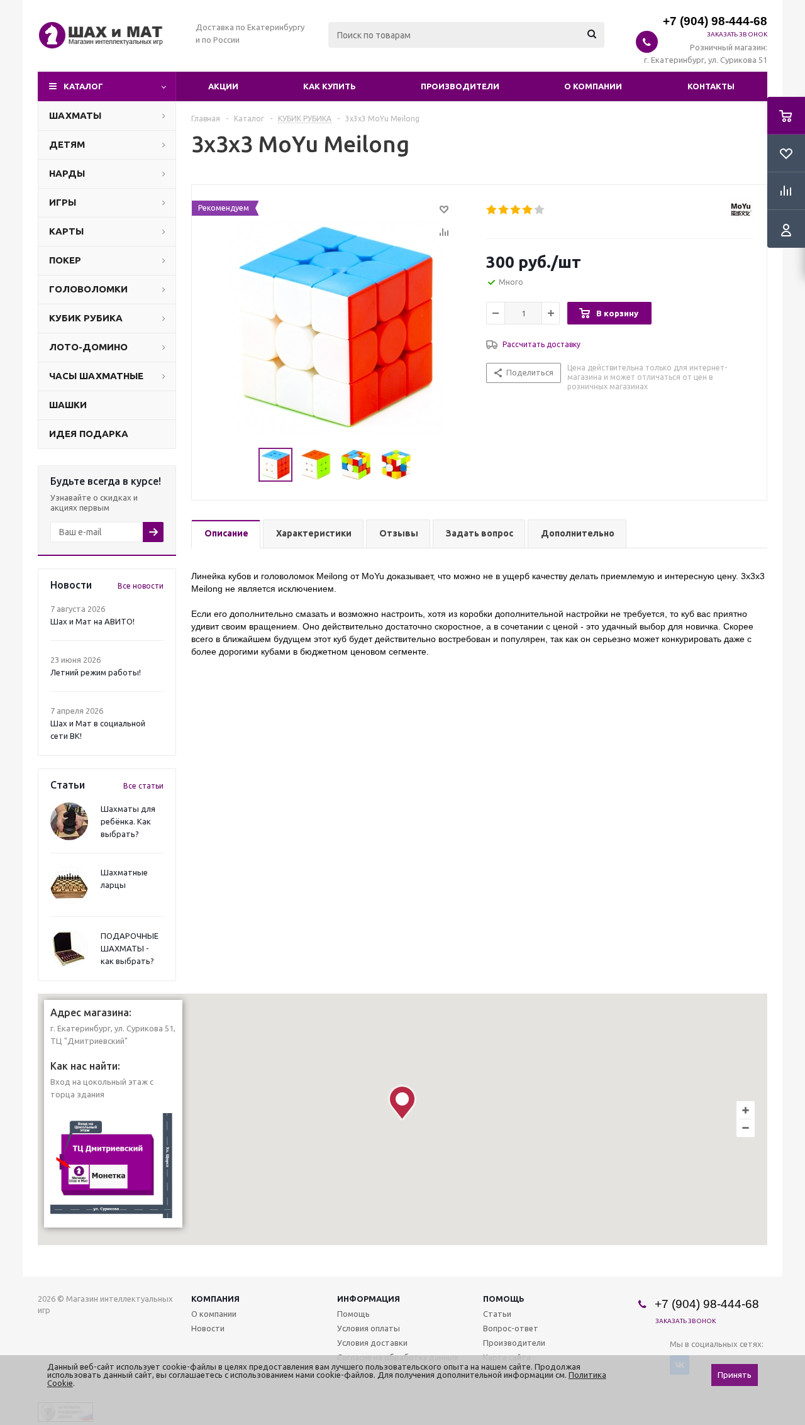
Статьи (497, 1313)
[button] (402, 1103)
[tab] (225, 534)
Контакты (711, 86)
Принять (735, 1375)
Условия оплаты (368, 1328)
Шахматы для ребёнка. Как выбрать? (128, 821)
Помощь (504, 1298)
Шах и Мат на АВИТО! (92, 621)
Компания (215, 1298)
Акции (223, 86)
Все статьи (143, 786)
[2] (504, 210)
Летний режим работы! (95, 672)
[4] (528, 210)
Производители (460, 86)
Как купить (329, 86)
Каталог (83, 86)
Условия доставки (372, 1342)
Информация (368, 1298)
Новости (208, 1328)
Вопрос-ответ (510, 1328)
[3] (516, 210)
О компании (593, 86)
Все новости (141, 586)
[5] (540, 210)
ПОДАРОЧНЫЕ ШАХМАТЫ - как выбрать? (129, 948)
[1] (492, 210)
